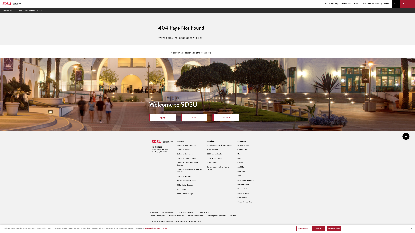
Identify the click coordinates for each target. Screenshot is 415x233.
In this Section (9, 10)
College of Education (184, 149)
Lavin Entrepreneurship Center (375, 3)
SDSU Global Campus (185, 185)
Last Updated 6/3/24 (194, 221)
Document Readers (168, 212)
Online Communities (244, 202)
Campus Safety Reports (157, 216)
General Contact (243, 145)
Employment (241, 171)
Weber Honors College (185, 194)
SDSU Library (182, 189)
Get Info (226, 117)
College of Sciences (184, 176)
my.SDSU (240, 167)
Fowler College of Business (186, 180)
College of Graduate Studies (187, 158)
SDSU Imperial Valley (214, 154)
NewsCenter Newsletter (245, 180)
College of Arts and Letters (186, 145)
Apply (162, 117)
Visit (194, 117)
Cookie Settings (204, 212)
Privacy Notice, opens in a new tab (156, 228)
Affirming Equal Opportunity (216, 216)
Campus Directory (243, 149)
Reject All (318, 228)
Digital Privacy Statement (186, 212)
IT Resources (242, 197)
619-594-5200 (157, 147)
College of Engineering (185, 154)
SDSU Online (211, 162)
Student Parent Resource (196, 216)
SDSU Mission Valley (214, 158)
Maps (239, 154)
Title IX (240, 176)
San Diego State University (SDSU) (219, 145)
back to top (405, 136)
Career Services (243, 193)
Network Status (243, 189)
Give (356, 3)
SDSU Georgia (212, 149)
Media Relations (243, 184)
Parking (240, 158)
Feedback (233, 216)
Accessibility (154, 212)
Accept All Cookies (334, 228)
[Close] (411, 228)
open (396, 4)
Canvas (240, 162)
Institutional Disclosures (176, 216)
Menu (404, 4)
